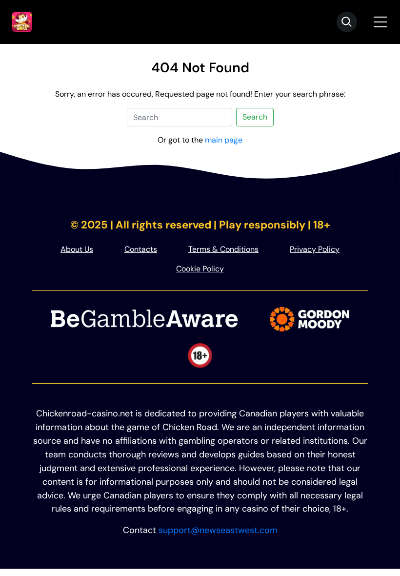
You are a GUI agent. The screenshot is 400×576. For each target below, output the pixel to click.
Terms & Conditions (223, 249)
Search (254, 117)
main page (223, 140)
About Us (76, 249)
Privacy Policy (315, 249)
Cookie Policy (200, 269)
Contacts (140, 249)
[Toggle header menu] (380, 22)
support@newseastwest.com (218, 530)
